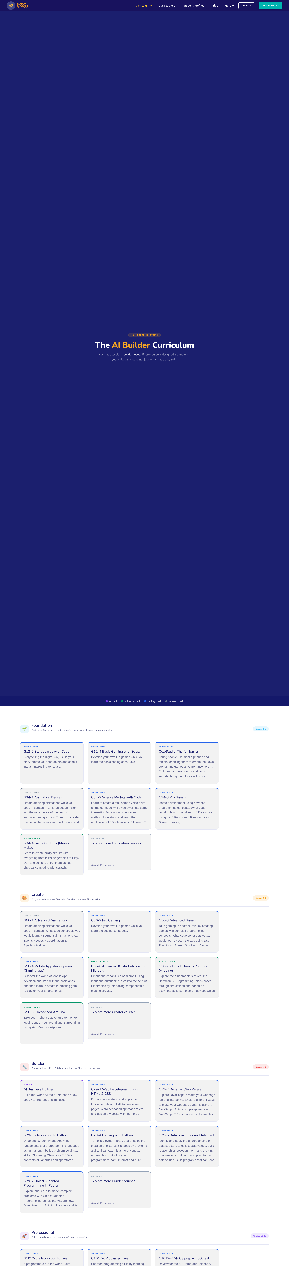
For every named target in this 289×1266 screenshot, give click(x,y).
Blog (215, 5)
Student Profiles (193, 5)
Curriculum (142, 5)
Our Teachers (167, 5)
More (228, 5)
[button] (17, 5)
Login (245, 5)
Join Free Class (270, 5)
